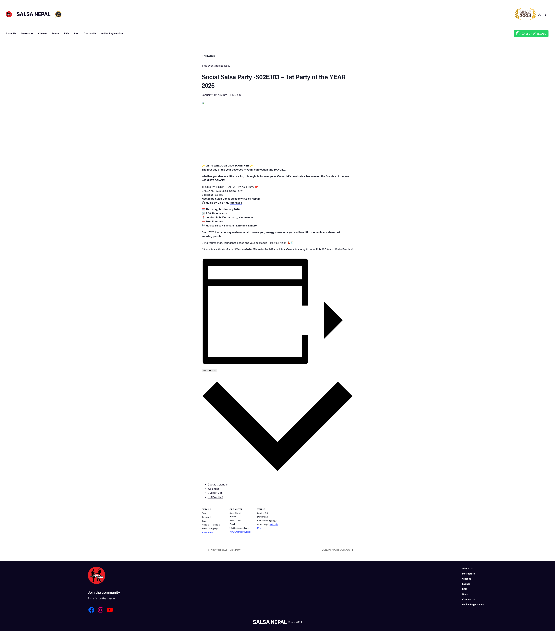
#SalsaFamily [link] (342, 249)
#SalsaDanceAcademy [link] (292, 249)
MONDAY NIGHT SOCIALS (336, 549)
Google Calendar (218, 484)
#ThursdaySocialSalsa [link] (265, 249)
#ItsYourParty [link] (225, 249)
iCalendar (213, 488)
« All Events (208, 55)
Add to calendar (209, 371)
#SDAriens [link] (327, 249)
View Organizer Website (240, 531)
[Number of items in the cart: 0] (546, 14)
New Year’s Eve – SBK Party (225, 549)
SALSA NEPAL (33, 14)
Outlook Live (215, 496)
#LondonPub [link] (313, 249)
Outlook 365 (215, 492)
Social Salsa (207, 532)
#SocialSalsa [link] (209, 249)
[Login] (539, 14)
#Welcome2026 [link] (243, 249)
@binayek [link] (236, 203)
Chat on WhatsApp (534, 33)
